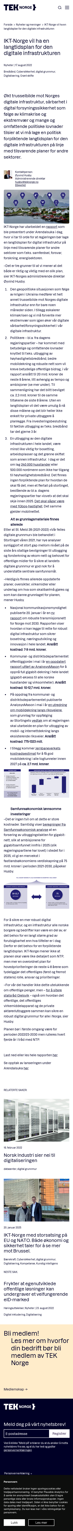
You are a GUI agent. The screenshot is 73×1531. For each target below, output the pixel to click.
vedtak (37, 720)
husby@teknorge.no (26, 182)
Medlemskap (14, 1389)
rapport (51, 226)
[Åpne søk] (59, 8)
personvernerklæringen (18, 1450)
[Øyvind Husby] (8, 174)
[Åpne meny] (67, 8)
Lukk (14, 1522)
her (55, 1055)
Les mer (41, 1522)
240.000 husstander (35, 464)
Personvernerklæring (16, 1473)
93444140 (20, 185)
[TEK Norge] (20, 9)
